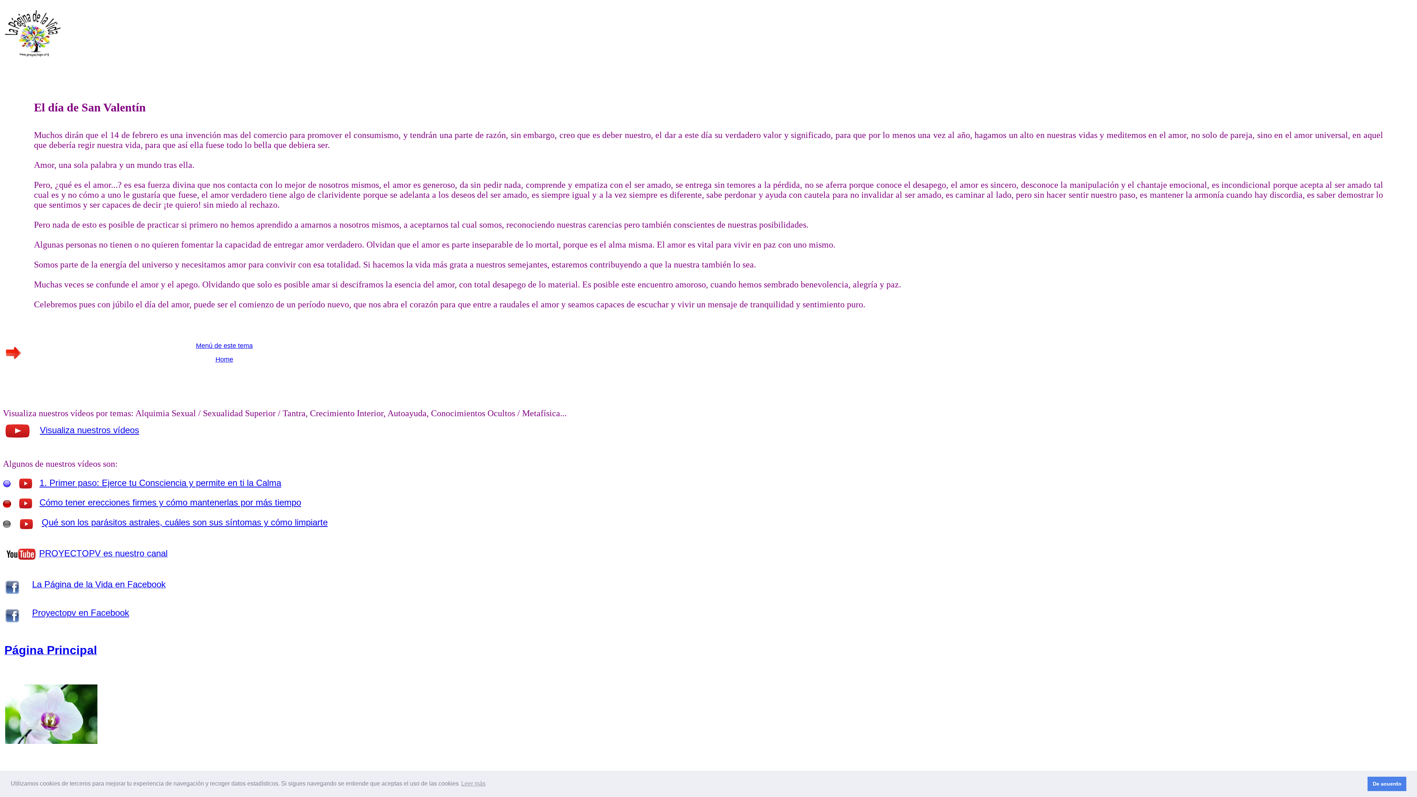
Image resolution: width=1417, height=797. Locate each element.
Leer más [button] (473, 783)
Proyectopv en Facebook (80, 613)
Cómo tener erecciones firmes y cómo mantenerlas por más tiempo (170, 502)
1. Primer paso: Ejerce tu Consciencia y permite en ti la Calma (160, 483)
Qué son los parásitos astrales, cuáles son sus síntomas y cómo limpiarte (185, 522)
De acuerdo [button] (1387, 784)
